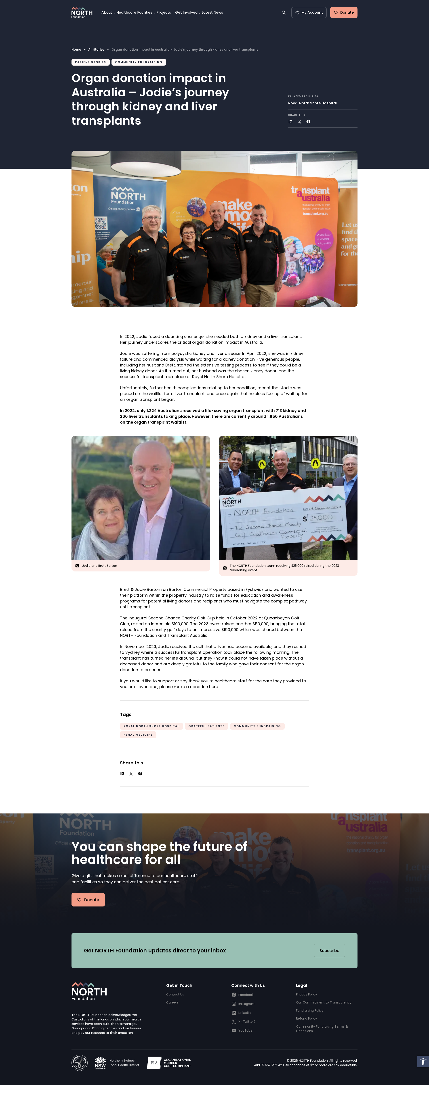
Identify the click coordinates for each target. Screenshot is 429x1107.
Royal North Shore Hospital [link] (312, 103)
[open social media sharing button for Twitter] (299, 121)
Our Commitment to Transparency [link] (323, 1002)
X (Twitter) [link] (246, 1021)
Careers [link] (172, 1002)
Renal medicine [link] (138, 735)
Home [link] (76, 49)
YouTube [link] (245, 1030)
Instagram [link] (246, 1003)
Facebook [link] (246, 995)
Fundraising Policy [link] (310, 1010)
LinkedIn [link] (244, 1012)
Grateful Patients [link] (206, 726)
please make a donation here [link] (188, 686)
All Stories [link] (96, 49)
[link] (423, 1061)
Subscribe (329, 950)
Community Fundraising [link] (257, 726)
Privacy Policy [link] (306, 994)
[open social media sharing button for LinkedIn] (290, 121)
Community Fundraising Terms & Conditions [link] (322, 1028)
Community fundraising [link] (138, 62)
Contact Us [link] (175, 994)
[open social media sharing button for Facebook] (308, 121)
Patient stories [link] (90, 62)
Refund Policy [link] (306, 1018)
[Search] (284, 12)
